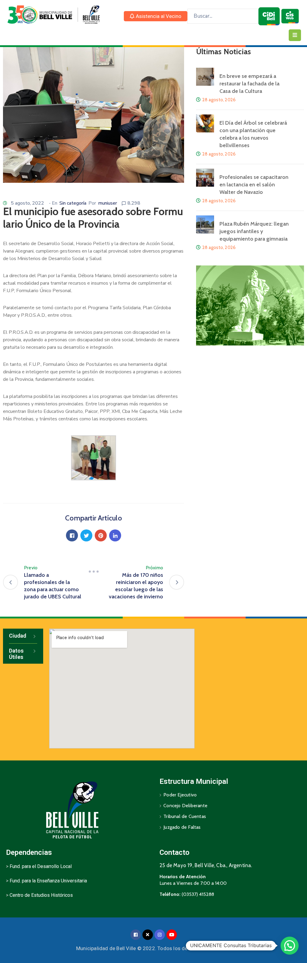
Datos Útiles (16, 653)
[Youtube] (171, 934)
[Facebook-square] (135, 934)
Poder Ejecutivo (180, 795)
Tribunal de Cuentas (184, 816)
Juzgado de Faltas (182, 827)
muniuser (107, 203)
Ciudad (17, 636)
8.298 (133, 203)
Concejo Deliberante (185, 805)
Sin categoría (72, 203)
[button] (155, 16)
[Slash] (93, 571)
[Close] (147, 934)
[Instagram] (159, 934)
